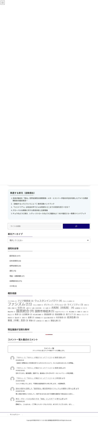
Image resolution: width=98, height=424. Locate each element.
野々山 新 (71, 388)
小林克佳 (58, 378)
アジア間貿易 (25, 300)
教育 (18, 314)
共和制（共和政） (62, 307)
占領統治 (78, 308)
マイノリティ (75, 304)
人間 (28, 308)
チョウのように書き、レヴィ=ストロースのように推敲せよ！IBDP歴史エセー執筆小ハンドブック (49, 213)
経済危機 (73, 317)
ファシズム (20, 304)
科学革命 (61, 317)
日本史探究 (13, 261)
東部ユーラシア (82, 314)
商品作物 (11, 311)
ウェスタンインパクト (48, 300)
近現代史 (40, 320)
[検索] (76, 226)
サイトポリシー (15, 414)
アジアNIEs (12, 301)
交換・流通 (12, 308)
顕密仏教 (56, 320)
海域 (24, 317)
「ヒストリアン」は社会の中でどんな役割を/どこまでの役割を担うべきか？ (41, 207)
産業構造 (39, 317)
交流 (21, 307)
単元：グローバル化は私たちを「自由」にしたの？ (35, 399)
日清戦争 (27, 314)
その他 (11, 286)
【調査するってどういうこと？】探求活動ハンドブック (33, 204)
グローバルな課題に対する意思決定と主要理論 (30, 210)
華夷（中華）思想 (18, 320)
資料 (11, 271)
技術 (85, 311)
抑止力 (11, 314)
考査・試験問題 (15, 276)
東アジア (71, 314)
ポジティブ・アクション (55, 305)
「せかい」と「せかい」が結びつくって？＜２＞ (34, 357)
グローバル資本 (68, 301)
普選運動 (60, 314)
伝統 (48, 308)
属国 (79, 311)
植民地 (11, 317)
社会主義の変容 (49, 317)
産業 (31, 317)
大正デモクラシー (61, 311)
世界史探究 (13, 266)
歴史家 (18, 317)
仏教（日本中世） (38, 308)
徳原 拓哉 (58, 357)
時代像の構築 (38, 314)
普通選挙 (49, 314)
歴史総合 (12, 256)
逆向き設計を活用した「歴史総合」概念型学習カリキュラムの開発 (41, 388)
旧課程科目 (13, 281)
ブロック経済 (38, 305)
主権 (86, 305)
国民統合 (25, 310)
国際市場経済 (44, 311)
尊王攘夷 (72, 311)
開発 (47, 320)
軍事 (32, 320)
